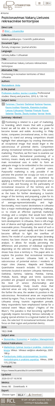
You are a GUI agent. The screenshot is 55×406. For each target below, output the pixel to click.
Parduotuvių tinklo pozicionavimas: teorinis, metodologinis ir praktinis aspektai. (26, 358)
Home (6, 13)
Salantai (9, 113)
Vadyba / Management (41, 339)
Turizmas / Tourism (15, 104)
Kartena (38, 104)
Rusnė (45, 110)
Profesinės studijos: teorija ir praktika (19, 93)
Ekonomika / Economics (16, 339)
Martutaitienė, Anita (11, 85)
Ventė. (48, 113)
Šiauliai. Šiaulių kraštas (25, 113)
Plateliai (28, 110)
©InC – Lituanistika (14, 31)
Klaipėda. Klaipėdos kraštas (33, 107)
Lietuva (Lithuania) (15, 110)
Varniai (41, 113)
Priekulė (37, 110)
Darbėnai (29, 104)
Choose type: (8, 394)
